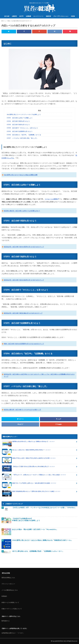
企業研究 (14, 16)
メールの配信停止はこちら (10, 590)
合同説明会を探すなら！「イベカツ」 (13, 633)
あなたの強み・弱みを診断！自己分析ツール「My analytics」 (35, 529)
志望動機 (28, 16)
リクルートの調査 (51, 199)
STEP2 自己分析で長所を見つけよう (18, 121)
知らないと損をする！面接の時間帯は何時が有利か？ (31, 450)
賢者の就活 (63, 641)
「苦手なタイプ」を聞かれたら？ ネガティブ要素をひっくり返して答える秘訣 (39, 475)
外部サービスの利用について (10, 602)
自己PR (21, 16)
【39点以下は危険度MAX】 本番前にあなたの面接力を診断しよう (26, 519)
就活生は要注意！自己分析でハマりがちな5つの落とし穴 (22, 409)
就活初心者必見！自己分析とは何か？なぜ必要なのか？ (22, 211)
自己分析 (6, 16)
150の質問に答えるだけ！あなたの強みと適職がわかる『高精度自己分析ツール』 (42, 540)
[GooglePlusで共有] (39, 31)
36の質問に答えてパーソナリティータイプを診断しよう (24, 114)
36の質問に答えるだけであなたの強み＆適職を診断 (20, 175)
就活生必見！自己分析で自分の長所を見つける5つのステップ (24, 247)
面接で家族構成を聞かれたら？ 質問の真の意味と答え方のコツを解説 (36, 491)
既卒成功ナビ (6, 621)
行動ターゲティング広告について (12, 608)
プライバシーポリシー (8, 584)
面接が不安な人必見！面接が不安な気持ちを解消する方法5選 (33, 458)
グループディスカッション (60, 16)
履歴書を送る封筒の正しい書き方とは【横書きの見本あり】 (33, 441)
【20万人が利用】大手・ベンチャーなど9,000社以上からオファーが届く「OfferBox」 (44, 507)
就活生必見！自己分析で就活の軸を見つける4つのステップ (23, 313)
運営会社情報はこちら (8, 577)
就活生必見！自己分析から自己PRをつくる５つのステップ (23, 374)
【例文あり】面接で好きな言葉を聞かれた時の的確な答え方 (33, 466)
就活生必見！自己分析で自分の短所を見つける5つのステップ (24, 280)
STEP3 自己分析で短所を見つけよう (18, 124)
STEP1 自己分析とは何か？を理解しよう (19, 118)
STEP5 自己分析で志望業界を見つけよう (19, 131)
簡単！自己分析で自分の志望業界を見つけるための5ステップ (24, 343)
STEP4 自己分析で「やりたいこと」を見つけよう (22, 128)
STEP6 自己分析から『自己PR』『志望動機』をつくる (24, 135)
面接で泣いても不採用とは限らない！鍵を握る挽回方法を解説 (34, 483)
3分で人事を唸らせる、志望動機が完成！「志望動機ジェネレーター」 (38, 551)
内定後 (73, 16)
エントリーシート (38, 16)
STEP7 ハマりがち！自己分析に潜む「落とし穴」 (22, 138)
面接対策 (48, 16)
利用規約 (4, 596)
